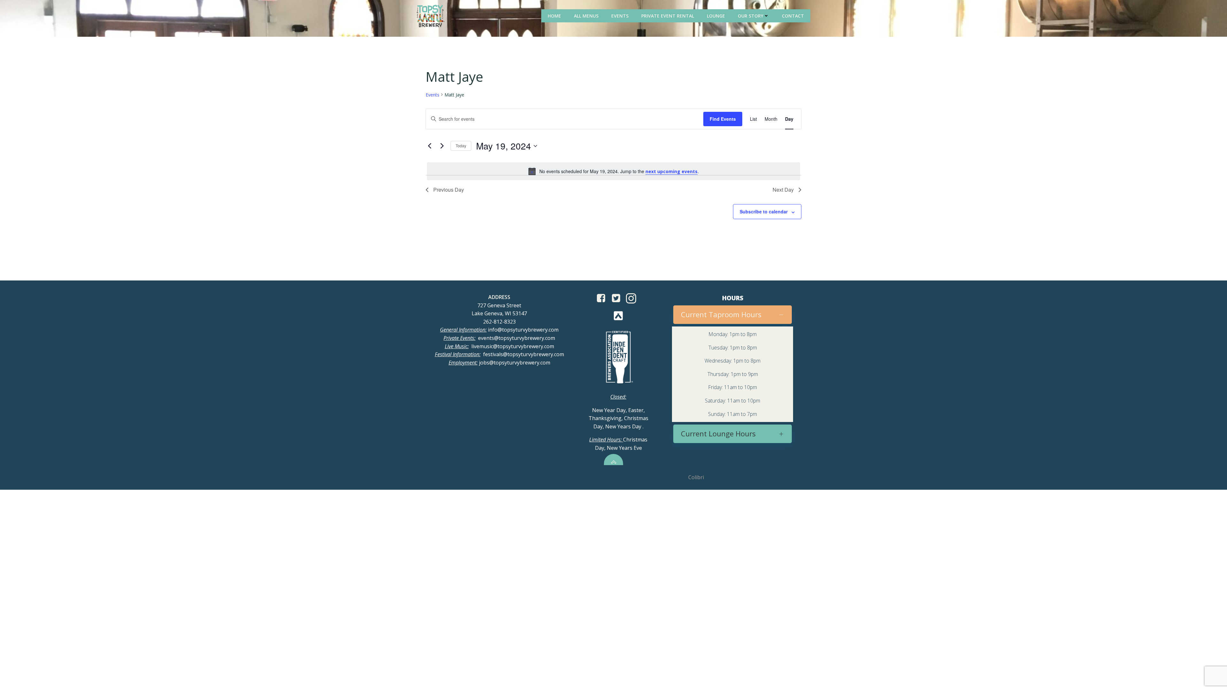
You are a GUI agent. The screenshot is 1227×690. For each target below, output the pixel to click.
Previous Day (448, 189)
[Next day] (442, 146)
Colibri (696, 477)
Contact (793, 16)
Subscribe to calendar (764, 211)
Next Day (783, 189)
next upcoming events (671, 171)
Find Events (723, 119)
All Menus (586, 16)
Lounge (716, 16)
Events (620, 16)
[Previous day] (429, 146)
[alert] (613, 171)
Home (554, 16)
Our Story (750, 16)
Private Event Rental (667, 16)
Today (461, 145)
